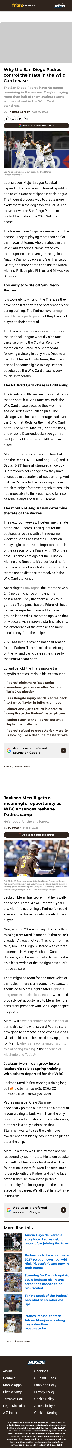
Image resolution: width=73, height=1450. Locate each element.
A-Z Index (10, 1413)
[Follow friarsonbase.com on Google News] (63, 750)
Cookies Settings (46, 1413)
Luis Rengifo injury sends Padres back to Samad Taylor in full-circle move (36, 700)
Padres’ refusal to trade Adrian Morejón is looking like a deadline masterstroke (37, 733)
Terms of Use (13, 1399)
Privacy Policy (44, 1392)
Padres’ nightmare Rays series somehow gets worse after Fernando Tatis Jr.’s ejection (35, 687)
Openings (41, 1371)
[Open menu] (6, 5)
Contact (9, 1378)
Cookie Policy (44, 1399)
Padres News (22, 766)
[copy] (26, 118)
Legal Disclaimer (15, 1406)
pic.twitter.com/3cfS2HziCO (35, 1088)
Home (7, 766)
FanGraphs (31, 588)
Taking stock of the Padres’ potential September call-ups (35, 722)
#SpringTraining (47, 1083)
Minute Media (22, 1422)
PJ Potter (14, 827)
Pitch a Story (12, 1392)
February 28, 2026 (38, 1094)
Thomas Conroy (19, 111)
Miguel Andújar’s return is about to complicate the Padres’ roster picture (35, 711)
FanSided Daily (45, 1385)
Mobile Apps (12, 1385)
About (7, 1371)
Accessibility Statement (51, 1406)
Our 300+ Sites (45, 1378)
